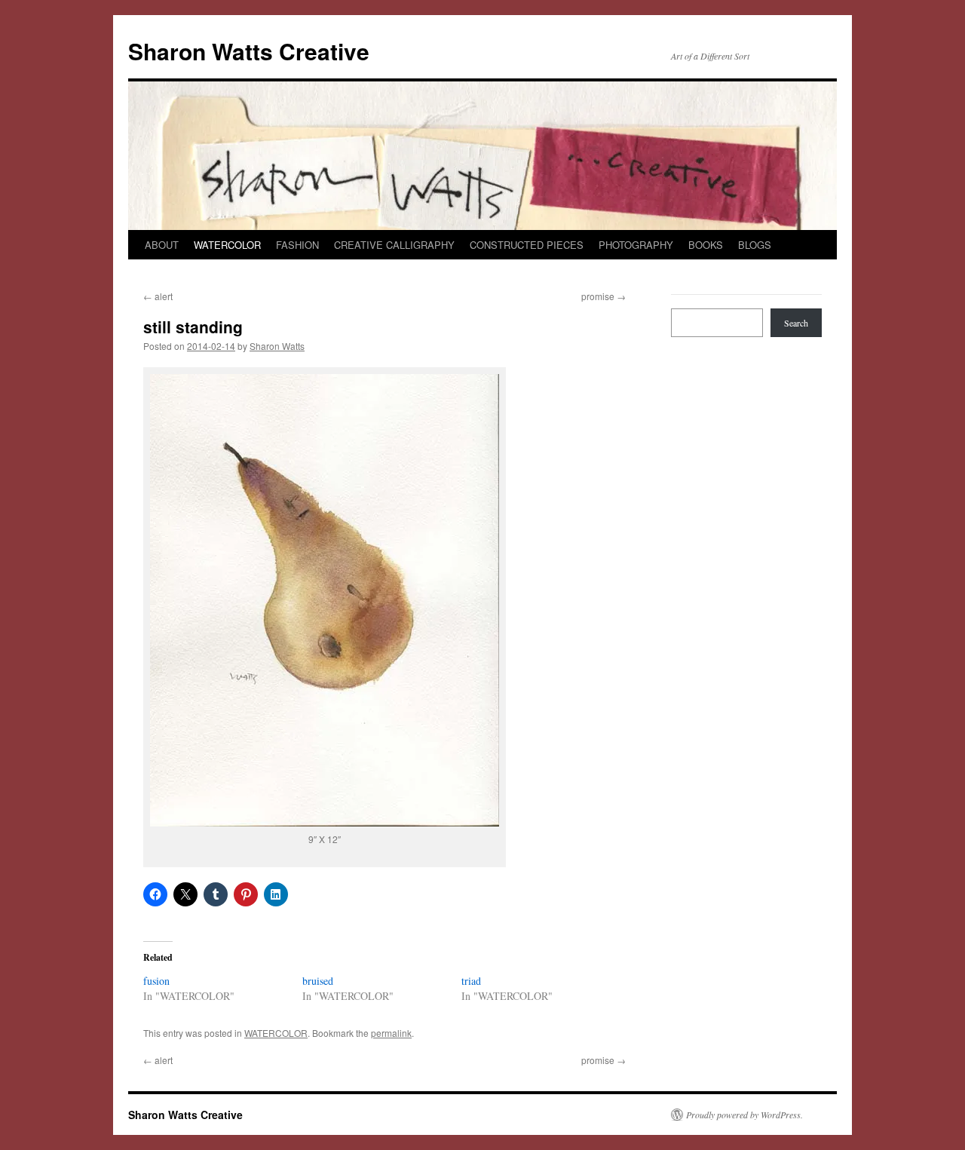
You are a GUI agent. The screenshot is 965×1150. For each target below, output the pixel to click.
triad (471, 981)
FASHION (297, 245)
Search (796, 323)
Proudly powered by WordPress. (744, 1115)
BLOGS (754, 245)
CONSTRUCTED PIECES (527, 245)
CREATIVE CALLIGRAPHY (394, 245)
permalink (391, 1032)
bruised (317, 981)
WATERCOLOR (227, 245)
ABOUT (162, 245)
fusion (156, 981)
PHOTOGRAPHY (636, 245)
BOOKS (705, 245)
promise (603, 296)
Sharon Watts (277, 345)
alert (158, 296)
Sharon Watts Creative (248, 51)
